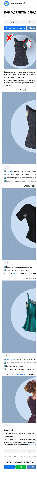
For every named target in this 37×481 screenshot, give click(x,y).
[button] (12, 22)
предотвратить (19, 374)
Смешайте (10, 171)
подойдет (15, 273)
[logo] (14, 3)
